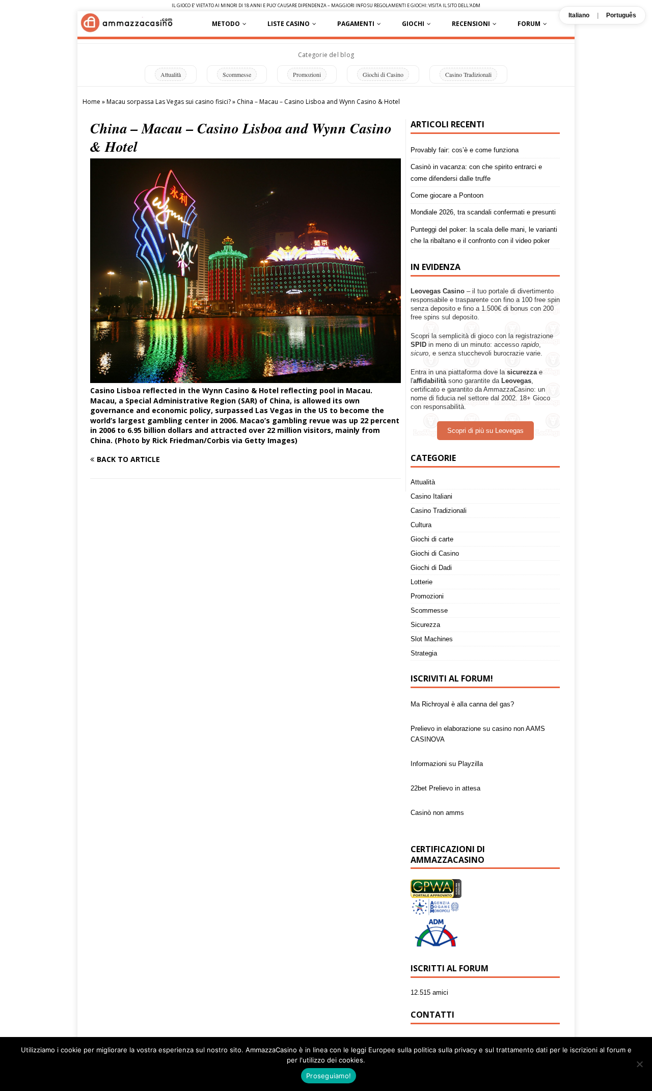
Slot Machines (432, 639)
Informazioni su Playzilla (447, 743)
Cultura (421, 525)
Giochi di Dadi (431, 567)
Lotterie (421, 582)
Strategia (424, 653)
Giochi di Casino (383, 74)
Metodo (226, 23)
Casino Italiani (431, 496)
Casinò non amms (437, 792)
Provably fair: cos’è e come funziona (465, 150)
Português (621, 15)
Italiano (578, 15)
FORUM (529, 23)
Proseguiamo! (328, 1076)
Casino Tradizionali (468, 74)
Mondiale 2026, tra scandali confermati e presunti (483, 212)
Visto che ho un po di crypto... (455, 817)
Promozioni (307, 74)
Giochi (413, 23)
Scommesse (237, 74)
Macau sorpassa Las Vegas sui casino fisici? (168, 101)
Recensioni (471, 23)
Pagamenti (355, 23)
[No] (639, 1064)
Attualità (170, 74)
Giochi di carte (432, 539)
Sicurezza (425, 625)
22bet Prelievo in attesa (445, 768)
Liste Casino (288, 23)
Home (91, 101)
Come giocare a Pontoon (447, 195)
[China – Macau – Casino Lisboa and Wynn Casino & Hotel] (245, 377)
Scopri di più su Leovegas (485, 430)
